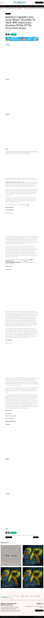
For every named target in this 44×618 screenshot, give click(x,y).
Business (26, 6)
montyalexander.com (10, 260)
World (31, 6)
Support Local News (39, 2)
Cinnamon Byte (41, 616)
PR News (41, 6)
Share (7, 148)
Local (13, 6)
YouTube (31, 259)
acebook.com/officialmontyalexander (13, 262)
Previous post (9, 537)
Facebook (25, 260)
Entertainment (36, 6)
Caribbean (21, 6)
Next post (35, 537)
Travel (17, 6)
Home (10, 6)
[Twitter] (22, 95)
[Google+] (22, 130)
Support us (13, 34)
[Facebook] (22, 60)
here (28, 204)
